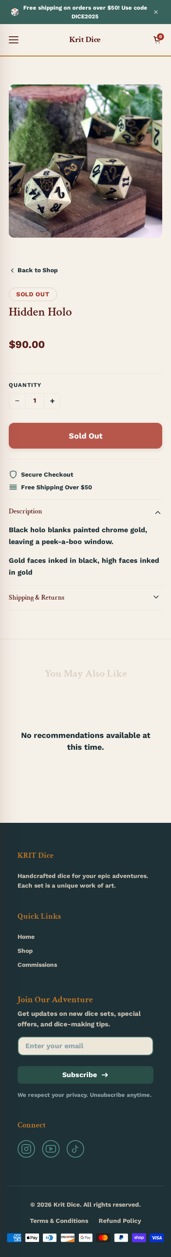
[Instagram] (26, 1149)
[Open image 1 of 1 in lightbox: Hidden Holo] (85, 161)
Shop (25, 950)
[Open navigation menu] (13, 40)
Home (26, 936)
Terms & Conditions (59, 1220)
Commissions (37, 964)
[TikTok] (75, 1149)
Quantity (25, 385)
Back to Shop (38, 270)
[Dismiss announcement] (155, 12)
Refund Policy (120, 1220)
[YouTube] (51, 1149)
